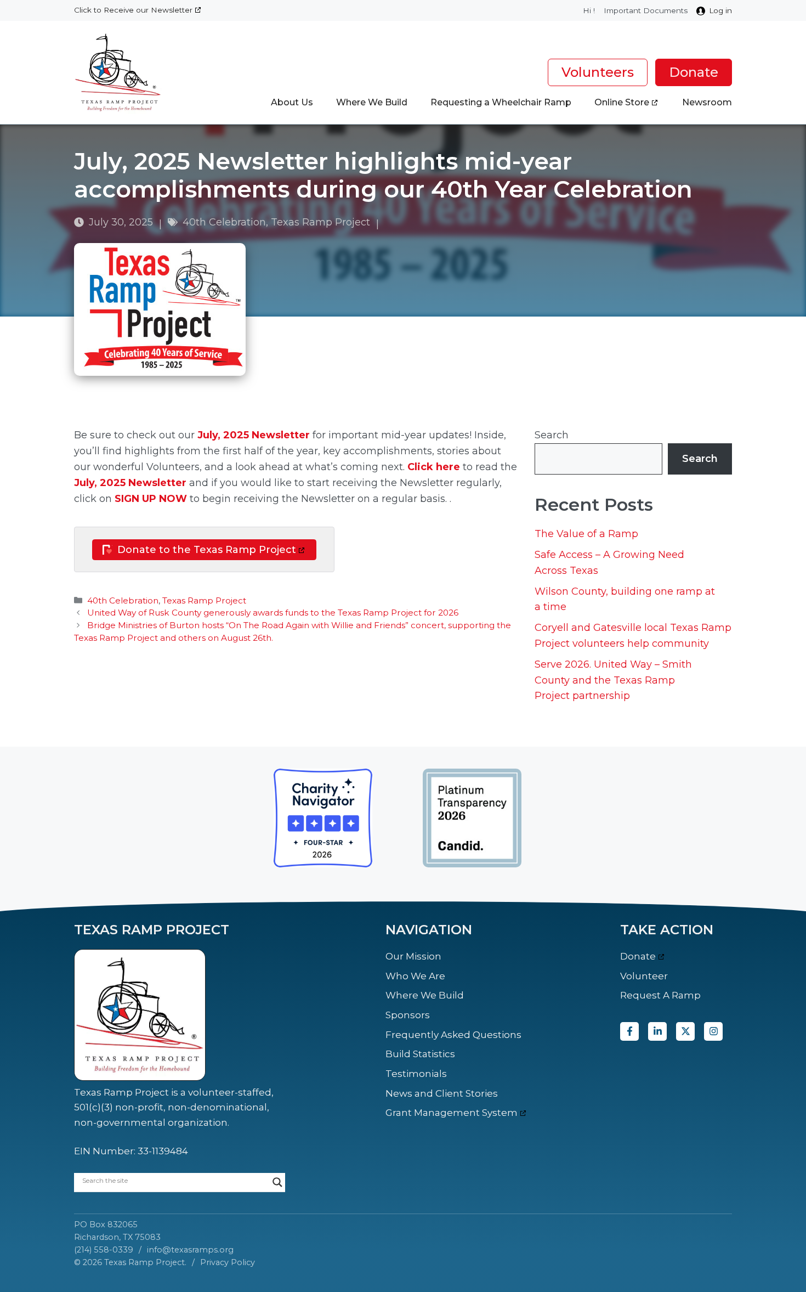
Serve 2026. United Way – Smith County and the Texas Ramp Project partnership (613, 680)
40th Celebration (224, 222)
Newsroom (707, 102)
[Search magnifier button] (277, 1182)
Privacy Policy (227, 1262)
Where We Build (371, 102)
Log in (720, 10)
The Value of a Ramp (586, 534)
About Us (292, 102)
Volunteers (597, 72)
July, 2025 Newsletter (253, 435)
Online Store (621, 102)
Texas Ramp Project (320, 222)
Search (552, 435)
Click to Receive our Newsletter (133, 9)
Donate (693, 72)
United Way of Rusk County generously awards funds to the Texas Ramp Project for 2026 (272, 612)
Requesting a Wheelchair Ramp (500, 102)
